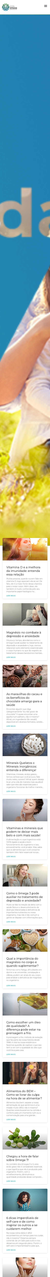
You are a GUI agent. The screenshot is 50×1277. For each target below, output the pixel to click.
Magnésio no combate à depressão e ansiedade (23, 634)
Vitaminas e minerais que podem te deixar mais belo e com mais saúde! (24, 831)
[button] (45, 6)
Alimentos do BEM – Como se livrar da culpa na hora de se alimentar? (24, 1094)
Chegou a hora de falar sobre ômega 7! (22, 1158)
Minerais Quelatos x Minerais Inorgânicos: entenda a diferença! (21, 766)
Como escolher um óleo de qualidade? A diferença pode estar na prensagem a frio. (23, 1028)
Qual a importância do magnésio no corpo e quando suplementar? (22, 962)
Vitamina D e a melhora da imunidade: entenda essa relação (23, 571)
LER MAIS (11, 596)
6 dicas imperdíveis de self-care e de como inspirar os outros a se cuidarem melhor (22, 1223)
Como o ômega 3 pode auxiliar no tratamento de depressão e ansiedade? (24, 897)
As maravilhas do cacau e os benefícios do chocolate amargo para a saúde (24, 699)
